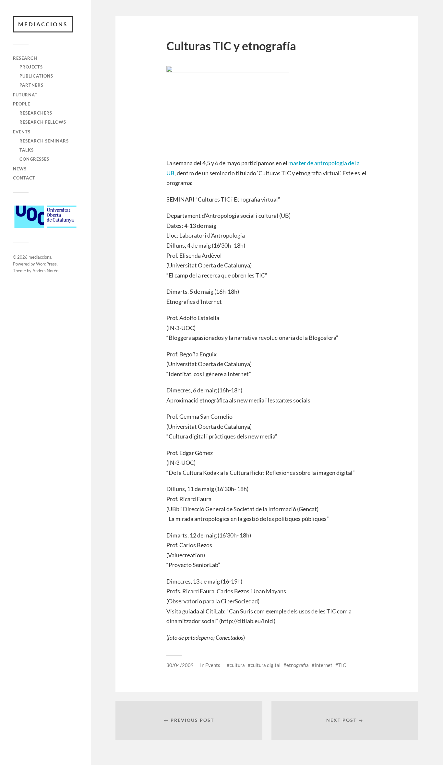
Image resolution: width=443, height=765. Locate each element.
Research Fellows (42, 122)
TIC (342, 665)
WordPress (46, 263)
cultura (237, 665)
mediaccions (42, 24)
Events (21, 131)
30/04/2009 (180, 665)
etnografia (297, 665)
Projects (31, 66)
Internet (323, 665)
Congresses (34, 159)
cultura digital (266, 665)
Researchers (35, 113)
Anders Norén (45, 270)
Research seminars (44, 140)
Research (25, 58)
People (21, 103)
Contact (24, 177)
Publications (36, 76)
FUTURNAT (25, 94)
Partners (31, 85)
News (20, 168)
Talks (26, 150)
